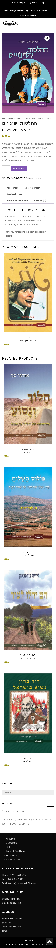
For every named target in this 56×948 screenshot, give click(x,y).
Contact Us (11, 843)
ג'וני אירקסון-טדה (16, 129)
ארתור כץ (28, 452)
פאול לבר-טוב (28, 555)
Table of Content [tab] (31, 188)
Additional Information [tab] (17, 200)
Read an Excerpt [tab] (14, 194)
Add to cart (19, 168)
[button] (47, 38)
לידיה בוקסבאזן (28, 658)
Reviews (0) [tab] (40, 200)
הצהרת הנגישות (13, 859)
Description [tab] (12, 188)
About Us (10, 839)
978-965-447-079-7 (16, 178)
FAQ (8, 847)
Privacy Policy (12, 855)
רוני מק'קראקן (28, 761)
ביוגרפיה (39, 178)
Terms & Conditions (15, 851)
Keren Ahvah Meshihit (39, 944)
